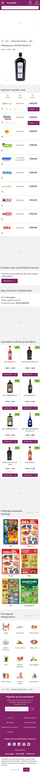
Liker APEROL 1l (30, 462)
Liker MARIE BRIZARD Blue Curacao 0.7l (30, 430)
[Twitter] (14, 744)
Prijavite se (7, 281)
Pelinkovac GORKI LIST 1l (30, 362)
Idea (29, 546)
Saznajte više (15, 770)
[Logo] (11, 3)
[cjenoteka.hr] (20, 753)
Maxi (29, 576)
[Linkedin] (19, 744)
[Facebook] (9, 744)
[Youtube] (28, 744)
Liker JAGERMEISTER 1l (10, 395)
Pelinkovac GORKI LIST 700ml (10, 463)
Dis (11, 605)
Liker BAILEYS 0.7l (30, 395)
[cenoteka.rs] (9, 753)
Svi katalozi (31, 513)
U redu (26, 770)
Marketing (10, 722)
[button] (20, 106)
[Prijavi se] (31, 709)
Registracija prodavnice (10, 727)
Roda (11, 576)
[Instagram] (23, 744)
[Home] (2, 41)
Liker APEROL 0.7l (10, 362)
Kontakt (10, 732)
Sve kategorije (30, 616)
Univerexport (29, 605)
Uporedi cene (8, 374)
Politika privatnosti (30, 727)
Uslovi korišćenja (30, 722)
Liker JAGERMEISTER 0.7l (10, 429)
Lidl (10, 546)
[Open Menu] (3, 3)
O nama (10, 718)
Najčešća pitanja (30, 718)
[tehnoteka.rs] (30, 753)
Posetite (31, 109)
